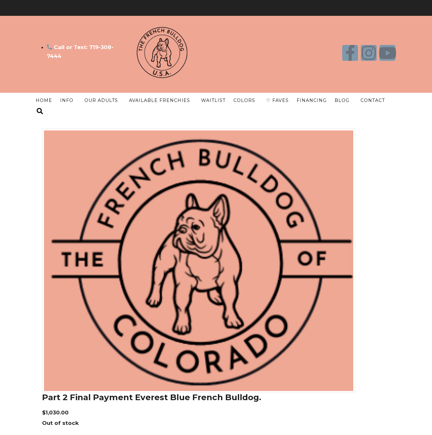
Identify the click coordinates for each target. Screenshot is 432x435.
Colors (244, 100)
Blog (342, 100)
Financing (312, 100)
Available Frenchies (159, 100)
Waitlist (213, 100)
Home (44, 100)
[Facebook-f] (350, 53)
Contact (373, 100)
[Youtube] (387, 53)
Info (66, 100)
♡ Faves (277, 100)
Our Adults (101, 100)
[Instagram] (369, 53)
